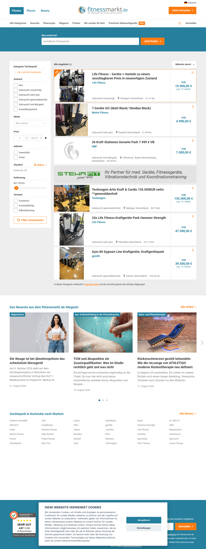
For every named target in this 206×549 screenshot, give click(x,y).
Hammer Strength (146, 425)
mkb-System (48, 434)
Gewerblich (24, 152)
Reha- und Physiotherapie (152, 314)
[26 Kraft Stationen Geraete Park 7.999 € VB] (71, 151)
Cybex (77, 420)
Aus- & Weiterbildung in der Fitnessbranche (97, 314)
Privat (22, 157)
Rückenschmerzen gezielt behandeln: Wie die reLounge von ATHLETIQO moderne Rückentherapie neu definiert (165, 363)
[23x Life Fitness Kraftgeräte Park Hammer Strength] (71, 229)
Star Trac (46, 443)
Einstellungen (144, 528)
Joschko (109, 429)
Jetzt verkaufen (181, 10)
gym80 (96, 256)
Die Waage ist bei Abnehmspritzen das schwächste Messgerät (37, 361)
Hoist (12, 429)
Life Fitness (99, 82)
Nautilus (78, 434)
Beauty (45, 10)
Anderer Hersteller (19, 420)
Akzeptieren (144, 520)
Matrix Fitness (100, 112)
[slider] (16, 188)
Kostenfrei (24, 200)
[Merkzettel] (179, 23)
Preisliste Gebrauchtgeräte (126, 23)
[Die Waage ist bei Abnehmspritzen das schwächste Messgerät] (39, 332)
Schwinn (109, 438)
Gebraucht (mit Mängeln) (31, 104)
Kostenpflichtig (26, 205)
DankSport (110, 420)
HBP (94, 146)
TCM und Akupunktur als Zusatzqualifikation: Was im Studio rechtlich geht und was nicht (98, 363)
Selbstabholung (26, 210)
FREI (76, 425)
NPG (107, 434)
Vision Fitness (176, 443)
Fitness (16, 10)
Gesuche (34, 23)
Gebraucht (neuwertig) (30, 90)
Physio (31, 10)
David (140, 420)
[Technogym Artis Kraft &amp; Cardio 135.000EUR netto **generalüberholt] (71, 198)
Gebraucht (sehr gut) (29, 95)
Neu (21, 85)
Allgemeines (17, 314)
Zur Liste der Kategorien (29, 72)
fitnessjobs (49, 23)
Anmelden (191, 23)
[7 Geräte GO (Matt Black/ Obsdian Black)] (71, 120)
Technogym (98, 198)
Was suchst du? (49, 35)
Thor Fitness (143, 443)
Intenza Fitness (49, 429)
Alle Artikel (187, 306)
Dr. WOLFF (174, 420)
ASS (44, 420)
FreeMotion (47, 425)
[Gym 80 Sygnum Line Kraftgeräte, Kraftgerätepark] (71, 263)
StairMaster (15, 443)
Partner (76, 23)
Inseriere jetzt (91, 284)
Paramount (175, 434)
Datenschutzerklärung (132, 546)
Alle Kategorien (18, 23)
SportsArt (174, 438)
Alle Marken (186, 413)
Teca (76, 443)
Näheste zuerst (183, 64)
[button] (30, 123)
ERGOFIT (14, 425)
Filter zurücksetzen (32, 220)
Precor (13, 438)
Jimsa (77, 429)
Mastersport (175, 429)
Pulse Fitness (48, 438)
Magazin (64, 23)
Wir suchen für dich (94, 23)
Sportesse (142, 438)
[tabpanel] (39, 350)
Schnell (77, 438)
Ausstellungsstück (28, 109)
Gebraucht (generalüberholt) (33, 99)
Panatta (141, 434)
